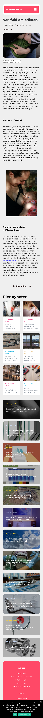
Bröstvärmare (9, 260)
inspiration (7, 29)
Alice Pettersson (24, 25)
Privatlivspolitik (25, 715)
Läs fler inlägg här (22, 286)
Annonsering (21, 699)
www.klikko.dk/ (24, 687)
